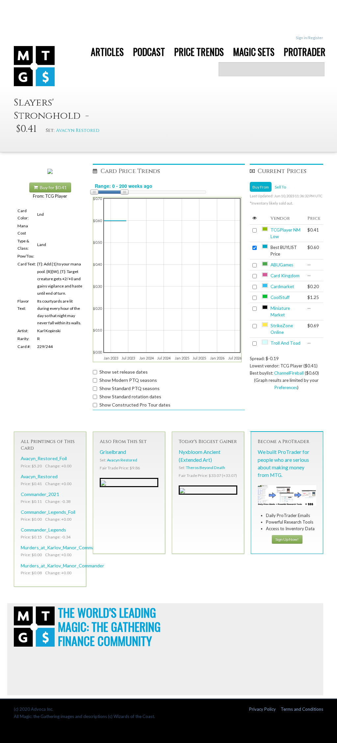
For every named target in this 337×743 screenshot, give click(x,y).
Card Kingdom (285, 275)
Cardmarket (282, 286)
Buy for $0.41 (52, 187)
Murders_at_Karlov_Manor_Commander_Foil (67, 547)
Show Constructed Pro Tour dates (134, 405)
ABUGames (282, 264)
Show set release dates (123, 372)
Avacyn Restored (77, 130)
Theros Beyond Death (205, 467)
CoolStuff (280, 297)
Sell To (280, 187)
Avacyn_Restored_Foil (44, 458)
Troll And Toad (285, 343)
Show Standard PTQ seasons (129, 388)
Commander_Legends (43, 529)
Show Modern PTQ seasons (128, 380)
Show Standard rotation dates (130, 396)
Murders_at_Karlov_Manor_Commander (62, 565)
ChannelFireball (289, 373)
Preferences (285, 387)
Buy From (260, 187)
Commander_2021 (40, 494)
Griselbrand (113, 452)
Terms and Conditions (302, 709)
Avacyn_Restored (39, 476)
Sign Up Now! (287, 539)
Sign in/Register (309, 38)
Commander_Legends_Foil (48, 512)
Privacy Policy (262, 709)
